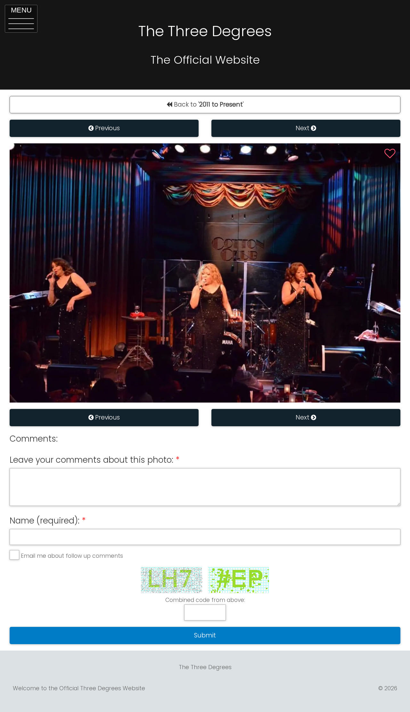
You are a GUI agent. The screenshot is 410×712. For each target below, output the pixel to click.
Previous (107, 128)
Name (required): (44, 520)
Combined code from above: (205, 600)
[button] (21, 19)
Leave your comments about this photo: (91, 460)
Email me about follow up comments (72, 556)
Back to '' (208, 104)
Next (303, 128)
